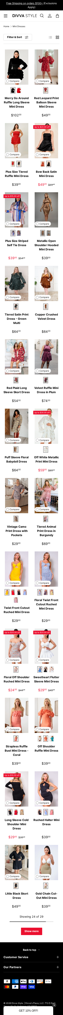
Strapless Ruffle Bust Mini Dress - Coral (17, 751)
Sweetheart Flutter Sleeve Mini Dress (46, 679)
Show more (31, 931)
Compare (14, 81)
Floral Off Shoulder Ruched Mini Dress (17, 679)
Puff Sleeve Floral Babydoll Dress (17, 459)
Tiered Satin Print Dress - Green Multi (17, 319)
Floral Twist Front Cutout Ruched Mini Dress (46, 604)
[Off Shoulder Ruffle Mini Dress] (46, 715)
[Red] (19, 90)
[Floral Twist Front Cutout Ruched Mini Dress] (46, 569)
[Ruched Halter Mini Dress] (46, 789)
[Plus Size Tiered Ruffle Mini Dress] (17, 140)
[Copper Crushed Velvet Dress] (46, 283)
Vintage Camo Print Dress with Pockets (17, 531)
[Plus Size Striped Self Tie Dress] (17, 209)
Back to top (30, 949)
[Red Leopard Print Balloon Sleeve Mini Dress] (46, 67)
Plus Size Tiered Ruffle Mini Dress (17, 174)
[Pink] (46, 592)
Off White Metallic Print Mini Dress (46, 459)
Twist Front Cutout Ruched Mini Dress (17, 610)
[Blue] (25, 592)
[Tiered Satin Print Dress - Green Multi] (17, 283)
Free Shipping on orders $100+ (24, 3)
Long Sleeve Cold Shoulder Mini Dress (17, 824)
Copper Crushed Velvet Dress (46, 316)
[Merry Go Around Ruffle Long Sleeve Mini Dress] (17, 67)
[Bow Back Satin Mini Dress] (46, 140)
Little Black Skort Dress (16, 896)
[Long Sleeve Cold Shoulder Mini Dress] (17, 789)
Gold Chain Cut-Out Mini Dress (46, 896)
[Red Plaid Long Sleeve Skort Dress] (17, 356)
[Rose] (16, 600)
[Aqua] (52, 738)
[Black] (19, 592)
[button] (28, 1010)
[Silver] (49, 233)
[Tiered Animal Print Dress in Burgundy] (46, 495)
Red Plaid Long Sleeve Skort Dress (17, 390)
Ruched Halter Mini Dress (46, 822)
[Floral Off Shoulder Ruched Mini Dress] (17, 646)
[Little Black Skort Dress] (17, 862)
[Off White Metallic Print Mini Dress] (46, 426)
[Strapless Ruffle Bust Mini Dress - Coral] (17, 715)
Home (6, 26)
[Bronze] (43, 164)
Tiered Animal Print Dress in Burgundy (46, 531)
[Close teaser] (54, 1005)
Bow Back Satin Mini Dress (46, 174)
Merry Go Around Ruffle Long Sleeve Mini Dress (17, 102)
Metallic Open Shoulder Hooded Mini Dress (46, 245)
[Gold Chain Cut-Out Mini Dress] (46, 862)
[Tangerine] (13, 592)
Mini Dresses (19, 26)
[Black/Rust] (19, 233)
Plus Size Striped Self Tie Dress (16, 243)
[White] (40, 738)
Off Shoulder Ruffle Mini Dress (46, 748)
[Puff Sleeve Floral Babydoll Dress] (17, 426)
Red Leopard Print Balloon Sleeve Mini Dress (46, 102)
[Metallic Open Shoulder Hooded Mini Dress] (46, 209)
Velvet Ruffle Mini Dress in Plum (46, 390)
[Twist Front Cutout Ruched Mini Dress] (17, 569)
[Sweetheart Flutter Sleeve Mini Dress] (46, 646)
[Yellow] (52, 592)
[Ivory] (52, 669)
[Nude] (22, 812)
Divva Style (17, 1003)
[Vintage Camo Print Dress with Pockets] (17, 495)
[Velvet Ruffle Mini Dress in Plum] (46, 356)
